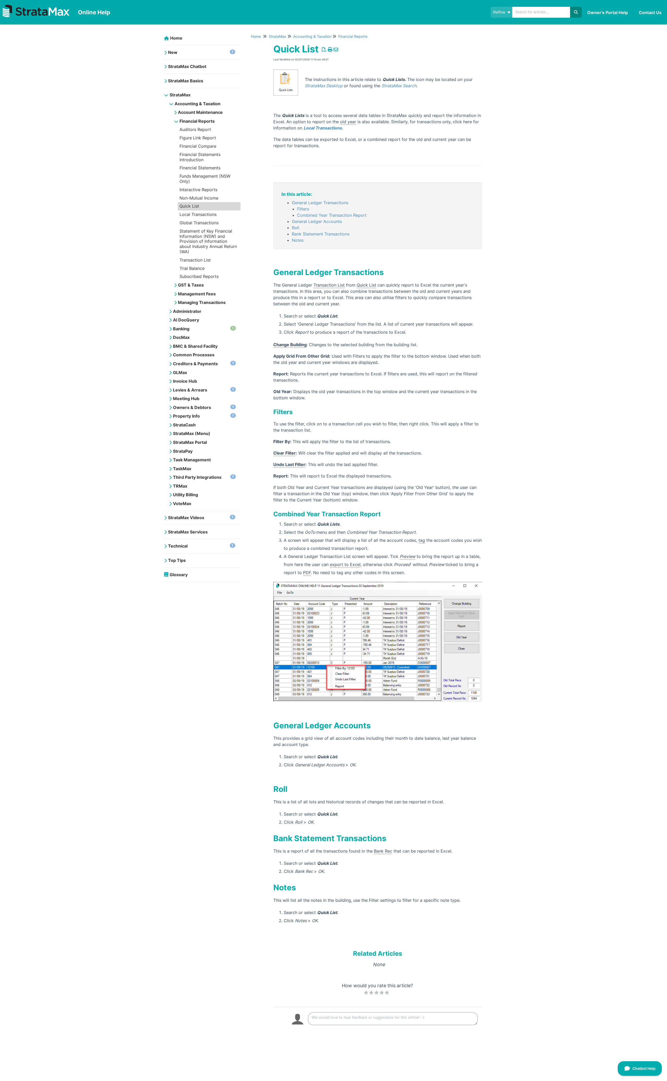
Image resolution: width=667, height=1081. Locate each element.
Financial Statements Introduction (200, 157)
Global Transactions (199, 222)
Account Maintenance (200, 112)
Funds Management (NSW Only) (205, 178)
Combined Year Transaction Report (332, 215)
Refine (499, 12)
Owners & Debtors (203, 407)
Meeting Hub (186, 398)
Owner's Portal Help (607, 12)
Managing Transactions (202, 302)
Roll (295, 227)
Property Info (203, 416)
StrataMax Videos (200, 517)
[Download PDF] (324, 49)
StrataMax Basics (185, 80)
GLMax (180, 372)
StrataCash (184, 424)
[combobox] (541, 12)
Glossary (179, 574)
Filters (303, 209)
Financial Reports (197, 121)
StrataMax (180, 94)
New (200, 52)
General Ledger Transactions (320, 202)
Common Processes (193, 354)
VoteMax (182, 503)
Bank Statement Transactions (320, 234)
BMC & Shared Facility (195, 346)
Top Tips (177, 560)
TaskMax (182, 468)
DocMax (181, 337)
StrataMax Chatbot (187, 66)
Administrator (187, 311)
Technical (200, 546)
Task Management (192, 459)
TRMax (180, 486)
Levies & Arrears (203, 390)
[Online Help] (37, 7)
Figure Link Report (198, 137)
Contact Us (650, 12)
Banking (203, 328)
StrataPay (183, 451)
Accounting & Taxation (197, 103)
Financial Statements (200, 167)
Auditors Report (195, 129)
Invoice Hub (185, 381)
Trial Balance (192, 268)
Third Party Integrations (203, 477)
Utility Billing (185, 494)
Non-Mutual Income (199, 198)
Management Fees (197, 293)
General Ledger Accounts (317, 221)
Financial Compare (198, 146)
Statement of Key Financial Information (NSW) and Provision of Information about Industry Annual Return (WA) (208, 241)
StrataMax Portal (190, 442)
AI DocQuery (186, 319)
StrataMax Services (188, 532)
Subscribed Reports (199, 276)
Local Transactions (198, 214)
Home (176, 38)
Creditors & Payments (203, 363)
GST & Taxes (191, 285)
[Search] (576, 12)
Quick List (189, 206)
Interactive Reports (198, 189)
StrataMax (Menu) (191, 433)
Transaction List (195, 260)
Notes (298, 240)
